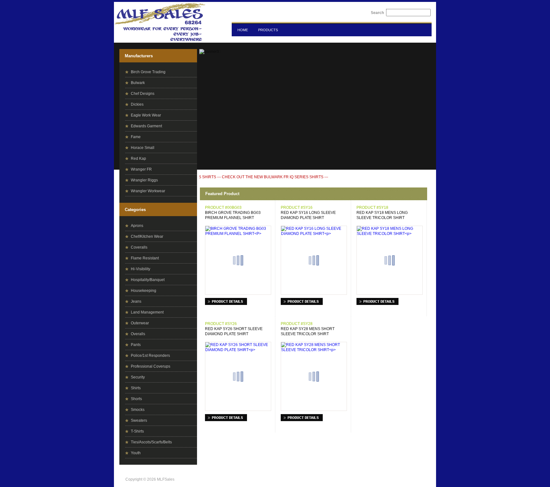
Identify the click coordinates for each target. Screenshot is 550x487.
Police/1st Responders (150, 355)
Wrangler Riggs (144, 180)
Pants (136, 344)
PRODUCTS (268, 30)
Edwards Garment (146, 126)
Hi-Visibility (140, 269)
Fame (136, 137)
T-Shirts (137, 431)
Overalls (138, 334)
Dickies (137, 104)
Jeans (136, 301)
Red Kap (138, 158)
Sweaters (139, 420)
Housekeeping (143, 290)
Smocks (138, 409)
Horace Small (142, 147)
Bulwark (138, 83)
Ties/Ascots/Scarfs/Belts (151, 442)
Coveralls (139, 247)
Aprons (137, 225)
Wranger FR (141, 169)
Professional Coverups (150, 366)
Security (138, 377)
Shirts (136, 388)
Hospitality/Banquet (148, 280)
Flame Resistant (145, 258)
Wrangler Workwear (148, 191)
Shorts (136, 399)
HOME (242, 30)
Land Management (147, 312)
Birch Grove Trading (148, 72)
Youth (136, 453)
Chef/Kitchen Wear (147, 236)
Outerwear (140, 323)
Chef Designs (142, 93)
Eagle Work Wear (146, 115)
